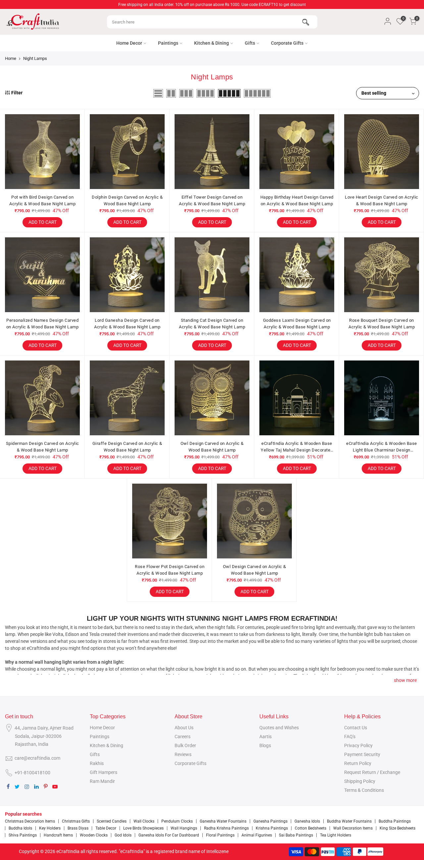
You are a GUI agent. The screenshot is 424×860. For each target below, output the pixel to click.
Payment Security (362, 754)
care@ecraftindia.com (37, 758)
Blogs (265, 745)
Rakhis (97, 763)
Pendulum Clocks (177, 821)
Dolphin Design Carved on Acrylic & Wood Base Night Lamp (127, 200)
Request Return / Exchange (372, 772)
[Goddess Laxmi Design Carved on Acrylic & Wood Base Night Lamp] (296, 274)
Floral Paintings (220, 835)
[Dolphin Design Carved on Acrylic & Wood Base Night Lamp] (127, 151)
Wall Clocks (143, 821)
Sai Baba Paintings (296, 835)
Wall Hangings (184, 828)
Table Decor (105, 828)
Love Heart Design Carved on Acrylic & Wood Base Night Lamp (381, 200)
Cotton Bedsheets (310, 828)
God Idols (123, 835)
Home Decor (129, 43)
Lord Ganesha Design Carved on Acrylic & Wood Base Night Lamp (127, 323)
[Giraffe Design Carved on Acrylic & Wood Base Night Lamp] (127, 397)
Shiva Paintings (23, 835)
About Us (184, 727)
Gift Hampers (103, 772)
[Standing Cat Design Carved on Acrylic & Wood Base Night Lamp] (212, 274)
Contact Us (355, 727)
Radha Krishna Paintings (226, 828)
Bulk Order (185, 745)
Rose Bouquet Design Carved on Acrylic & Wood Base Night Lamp (381, 323)
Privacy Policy (358, 745)
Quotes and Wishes (279, 727)
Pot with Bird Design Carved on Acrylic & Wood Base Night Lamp (42, 200)
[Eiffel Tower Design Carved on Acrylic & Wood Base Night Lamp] (212, 151)
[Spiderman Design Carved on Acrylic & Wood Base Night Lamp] (42, 397)
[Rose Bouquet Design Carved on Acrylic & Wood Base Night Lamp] (381, 274)
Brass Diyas (78, 828)
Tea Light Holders (335, 835)
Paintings (168, 43)
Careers (182, 736)
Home (10, 58)
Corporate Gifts (287, 43)
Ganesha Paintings (270, 821)
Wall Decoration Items (353, 828)
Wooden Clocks (94, 835)
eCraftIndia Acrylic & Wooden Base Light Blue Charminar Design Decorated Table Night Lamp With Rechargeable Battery (381, 447)
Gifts (250, 43)
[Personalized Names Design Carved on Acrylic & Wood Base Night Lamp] (42, 274)
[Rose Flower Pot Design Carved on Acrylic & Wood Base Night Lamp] (169, 521)
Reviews (183, 754)
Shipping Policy (359, 781)
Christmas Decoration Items (30, 821)
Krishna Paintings (272, 828)
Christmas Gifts (76, 821)
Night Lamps (35, 58)
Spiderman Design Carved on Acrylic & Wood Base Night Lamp (42, 447)
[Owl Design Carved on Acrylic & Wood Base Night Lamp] (212, 397)
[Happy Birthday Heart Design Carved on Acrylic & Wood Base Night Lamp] (296, 151)
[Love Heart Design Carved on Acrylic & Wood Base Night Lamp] (381, 151)
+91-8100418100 (32, 772)
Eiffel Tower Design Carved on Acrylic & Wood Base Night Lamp (212, 200)
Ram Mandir (102, 781)
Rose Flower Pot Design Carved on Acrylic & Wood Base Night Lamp (169, 570)
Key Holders (50, 828)
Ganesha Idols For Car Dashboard (168, 835)
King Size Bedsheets (397, 828)
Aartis (265, 736)
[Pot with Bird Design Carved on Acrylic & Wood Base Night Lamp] (42, 151)
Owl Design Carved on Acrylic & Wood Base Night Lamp (212, 447)
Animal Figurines (256, 835)
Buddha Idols (20, 828)
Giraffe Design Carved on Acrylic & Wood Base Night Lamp (127, 447)
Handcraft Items (58, 835)
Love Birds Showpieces (143, 828)
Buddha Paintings (395, 821)
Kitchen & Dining (211, 43)
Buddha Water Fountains (349, 821)
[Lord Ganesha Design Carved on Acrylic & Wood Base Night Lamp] (127, 274)
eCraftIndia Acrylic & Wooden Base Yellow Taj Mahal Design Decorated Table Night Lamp (297, 447)
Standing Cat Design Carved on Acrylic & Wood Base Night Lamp (212, 323)
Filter (17, 92)
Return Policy (357, 763)
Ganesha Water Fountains (223, 821)
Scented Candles (112, 821)
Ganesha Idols (307, 821)
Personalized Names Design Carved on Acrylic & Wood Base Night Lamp (42, 323)
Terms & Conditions (364, 790)
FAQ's (349, 736)
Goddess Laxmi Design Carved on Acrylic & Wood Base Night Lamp (297, 323)
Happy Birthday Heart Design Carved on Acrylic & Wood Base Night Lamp (297, 200)
